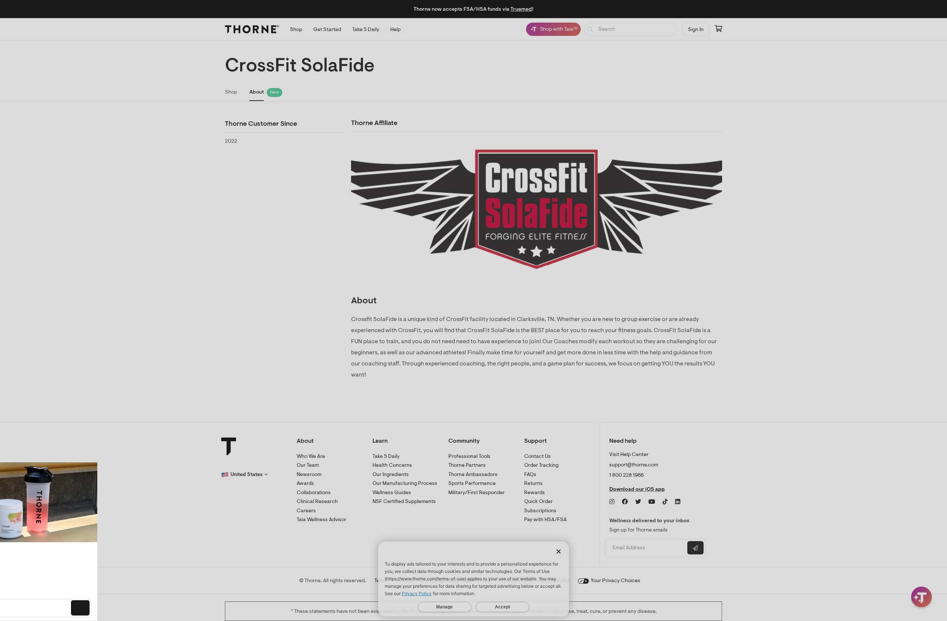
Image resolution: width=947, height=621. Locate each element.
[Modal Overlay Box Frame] (76, 541)
